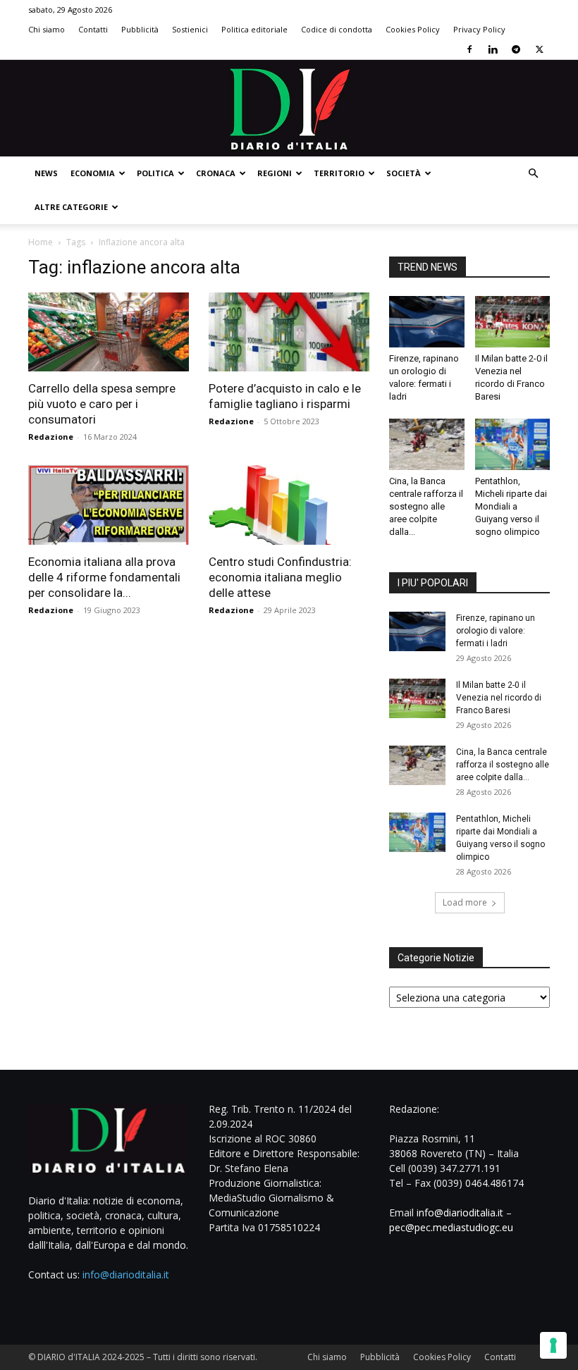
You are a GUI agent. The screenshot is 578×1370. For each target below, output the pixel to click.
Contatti (93, 29)
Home (40, 242)
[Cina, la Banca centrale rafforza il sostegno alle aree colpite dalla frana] (427, 444)
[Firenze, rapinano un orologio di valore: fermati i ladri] (427, 321)
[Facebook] (469, 49)
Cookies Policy (413, 29)
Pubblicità (140, 29)
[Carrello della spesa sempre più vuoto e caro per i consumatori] (108, 332)
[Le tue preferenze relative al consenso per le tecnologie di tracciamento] (553, 1345)
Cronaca (215, 173)
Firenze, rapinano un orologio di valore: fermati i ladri (495, 630)
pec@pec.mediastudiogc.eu (451, 1227)
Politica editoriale (254, 29)
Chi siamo (46, 29)
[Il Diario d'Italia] (289, 108)
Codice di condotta (336, 29)
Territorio (339, 173)
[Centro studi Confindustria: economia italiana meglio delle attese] (289, 505)
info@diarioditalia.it (125, 1274)
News (46, 173)
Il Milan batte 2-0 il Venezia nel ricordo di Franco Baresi (498, 697)
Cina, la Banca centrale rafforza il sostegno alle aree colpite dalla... (426, 506)
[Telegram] (516, 49)
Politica (155, 173)
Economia (92, 173)
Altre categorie (71, 207)
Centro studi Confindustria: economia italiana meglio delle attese (280, 577)
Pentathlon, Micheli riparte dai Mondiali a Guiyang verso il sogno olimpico (511, 506)
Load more (465, 902)
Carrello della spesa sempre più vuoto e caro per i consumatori (102, 403)
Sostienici (190, 29)
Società (403, 173)
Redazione (50, 436)
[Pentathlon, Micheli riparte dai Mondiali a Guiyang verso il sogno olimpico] (513, 444)
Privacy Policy (479, 29)
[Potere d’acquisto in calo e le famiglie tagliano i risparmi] (289, 332)
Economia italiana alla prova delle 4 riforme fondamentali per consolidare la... (104, 577)
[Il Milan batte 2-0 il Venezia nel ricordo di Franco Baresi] (513, 321)
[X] (539, 49)
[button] (533, 173)
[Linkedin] (492, 49)
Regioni (274, 173)
